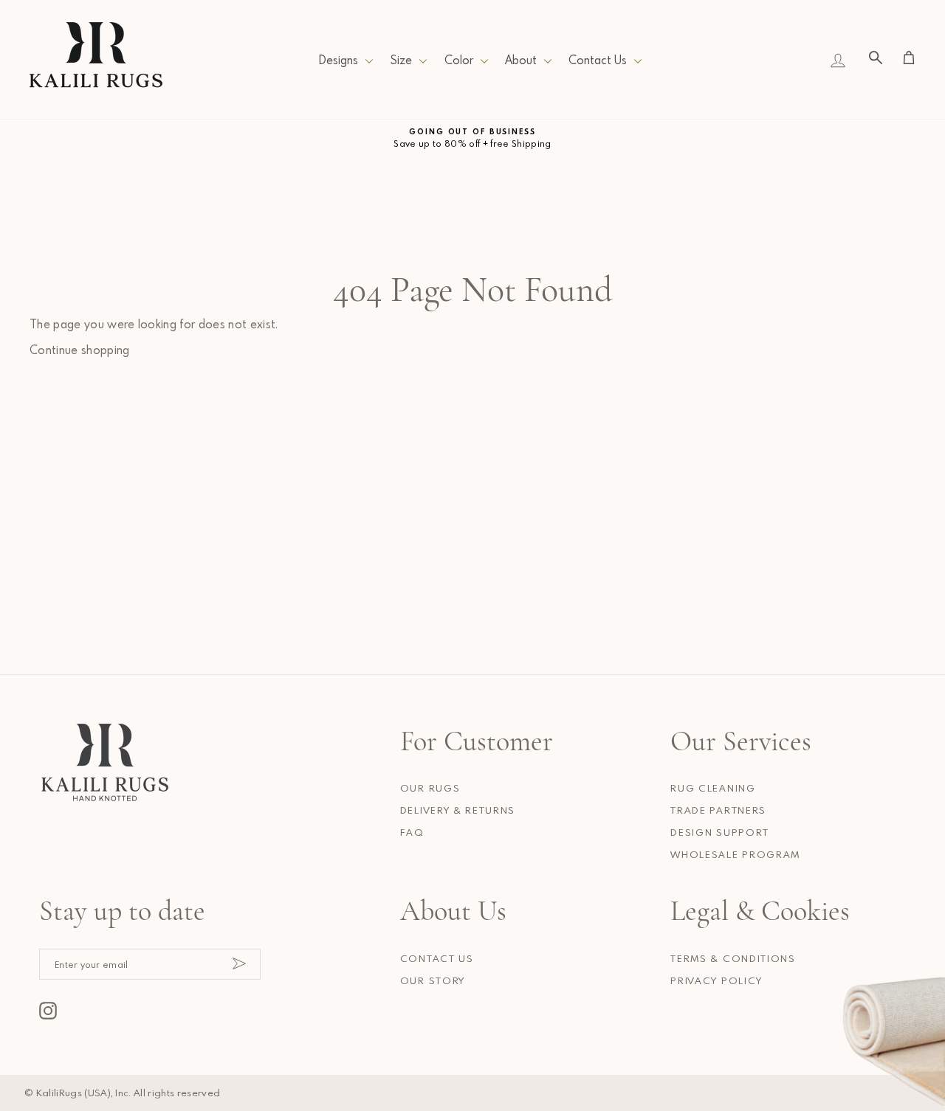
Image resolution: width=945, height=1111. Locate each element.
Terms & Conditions (732, 958)
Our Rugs (430, 788)
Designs (338, 59)
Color (458, 59)
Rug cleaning (712, 788)
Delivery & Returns (457, 810)
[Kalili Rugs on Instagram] (48, 1011)
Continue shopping (80, 349)
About (521, 59)
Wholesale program (735, 854)
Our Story (432, 980)
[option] (472, 138)
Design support (719, 832)
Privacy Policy (716, 980)
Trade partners (718, 810)
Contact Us (597, 59)
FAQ (412, 832)
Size (401, 59)
